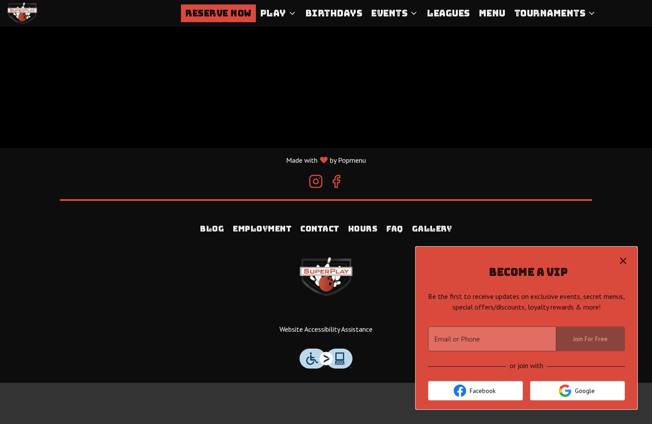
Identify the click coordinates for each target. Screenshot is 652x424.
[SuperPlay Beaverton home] (47, 13)
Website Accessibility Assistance (326, 329)
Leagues (448, 13)
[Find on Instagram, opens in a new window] (316, 183)
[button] (278, 13)
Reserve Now (218, 13)
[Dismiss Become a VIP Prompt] (623, 260)
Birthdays (334, 13)
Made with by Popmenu (183, 159)
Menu (492, 13)
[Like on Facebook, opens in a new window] (336, 183)
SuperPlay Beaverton (326, 277)
